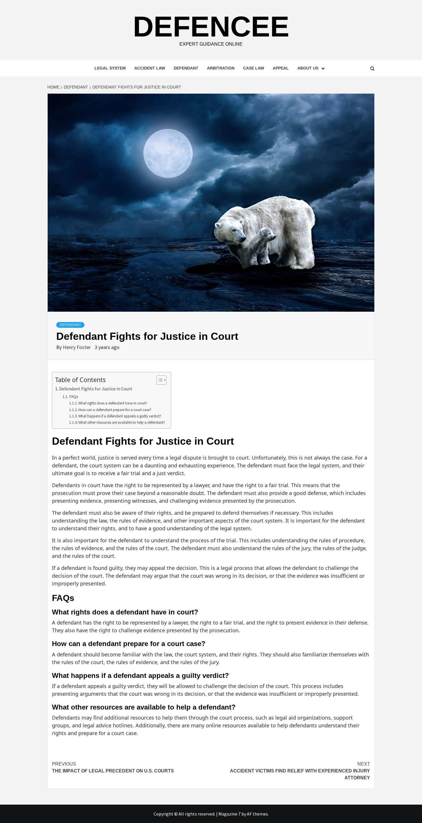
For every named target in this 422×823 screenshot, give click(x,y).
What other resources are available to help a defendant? (121, 422)
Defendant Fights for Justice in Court (95, 389)
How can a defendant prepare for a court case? (114, 409)
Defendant (186, 68)
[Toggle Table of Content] (158, 380)
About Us (307, 68)
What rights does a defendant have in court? (112, 403)
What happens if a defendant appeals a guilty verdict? (119, 416)
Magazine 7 (229, 814)
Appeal (281, 68)
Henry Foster (77, 347)
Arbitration (221, 68)
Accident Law (149, 68)
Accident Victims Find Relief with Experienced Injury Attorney (300, 771)
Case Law (253, 68)
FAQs (73, 396)
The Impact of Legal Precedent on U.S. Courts (113, 767)
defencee (211, 26)
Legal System (110, 68)
